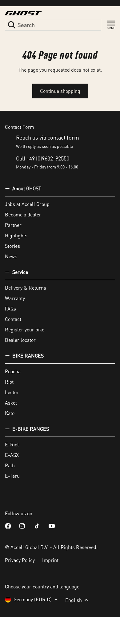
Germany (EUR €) (33, 599)
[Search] (11, 25)
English (73, 600)
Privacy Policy (20, 560)
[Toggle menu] (111, 25)
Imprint (50, 560)
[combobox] (53, 25)
